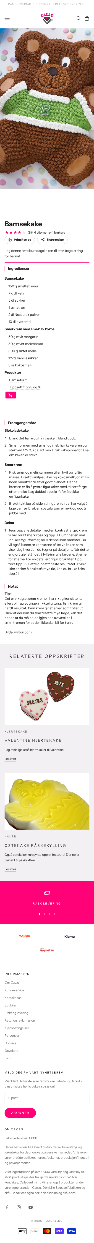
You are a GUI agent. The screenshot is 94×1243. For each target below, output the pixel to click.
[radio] (7, 232)
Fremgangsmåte (22, 422)
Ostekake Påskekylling (35, 845)
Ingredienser (18, 268)
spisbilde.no (49, 1193)
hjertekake (16, 731)
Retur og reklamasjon (20, 1020)
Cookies (10, 1043)
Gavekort (11, 1051)
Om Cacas (12, 982)
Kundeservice (14, 990)
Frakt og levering (16, 1013)
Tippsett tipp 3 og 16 (25, 387)
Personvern (13, 1035)
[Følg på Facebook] (7, 1207)
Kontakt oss (13, 998)
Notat (13, 586)
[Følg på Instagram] (18, 1207)
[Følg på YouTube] (30, 1207)
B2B (7, 1058)
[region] (47, 898)
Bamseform (18, 380)
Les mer (10, 759)
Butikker (10, 1005)
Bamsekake (23, 224)
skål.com (69, 1193)
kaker (10, 836)
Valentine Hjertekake (33, 740)
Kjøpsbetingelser (17, 1028)
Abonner (20, 1113)
